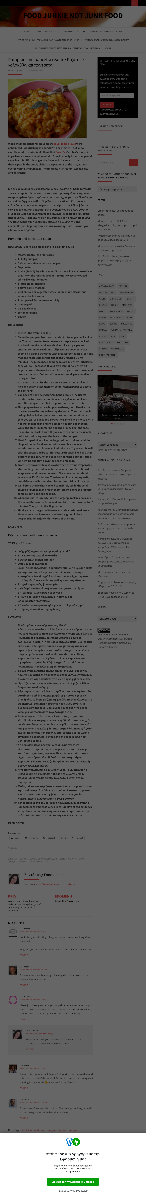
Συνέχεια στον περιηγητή (73, 1190)
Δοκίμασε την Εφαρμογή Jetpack (73, 1181)
